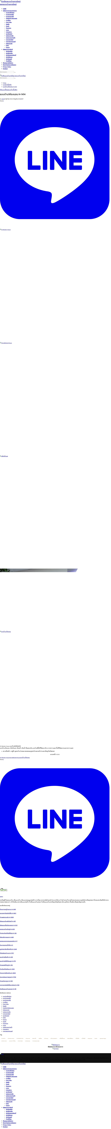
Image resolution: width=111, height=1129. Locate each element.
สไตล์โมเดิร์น (9, 53)
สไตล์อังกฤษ (9, 57)
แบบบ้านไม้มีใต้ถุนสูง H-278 (8, 961)
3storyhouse (90, 1038)
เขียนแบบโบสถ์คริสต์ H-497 (8, 921)
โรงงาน (8, 47)
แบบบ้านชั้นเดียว (10, 13)
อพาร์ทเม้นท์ (9, 34)
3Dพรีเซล (40, 1038)
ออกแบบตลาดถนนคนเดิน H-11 (8, 941)
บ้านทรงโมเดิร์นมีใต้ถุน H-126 (8, 933)
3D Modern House (4, 757)
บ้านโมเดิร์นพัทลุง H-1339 (7, 969)
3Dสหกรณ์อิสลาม (70, 1038)
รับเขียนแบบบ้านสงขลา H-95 (8, 989)
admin (3, 99)
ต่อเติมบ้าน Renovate (11, 18)
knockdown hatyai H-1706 (8, 977)
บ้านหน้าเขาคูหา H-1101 (6, 981)
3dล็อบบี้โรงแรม (62, 1038)
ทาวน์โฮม (8, 20)
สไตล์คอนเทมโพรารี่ (11, 55)
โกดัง (7, 45)
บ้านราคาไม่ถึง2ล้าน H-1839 (8, 973)
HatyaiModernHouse (14, 757)
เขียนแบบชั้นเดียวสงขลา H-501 (8, 925)
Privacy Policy (7, 67)
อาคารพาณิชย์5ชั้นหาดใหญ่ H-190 (9, 985)
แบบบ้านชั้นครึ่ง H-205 (6, 957)
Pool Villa (9, 22)
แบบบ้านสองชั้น (10, 14)
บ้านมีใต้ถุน (9, 61)
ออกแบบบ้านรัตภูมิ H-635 (7, 929)
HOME (4, 9)
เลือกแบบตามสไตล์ (8, 49)
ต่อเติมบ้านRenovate (8, 1008)
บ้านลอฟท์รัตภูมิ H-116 (6, 965)
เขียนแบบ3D (9, 43)
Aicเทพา (96, 1038)
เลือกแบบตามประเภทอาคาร (10, 11)
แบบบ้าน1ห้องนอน (25, 757)
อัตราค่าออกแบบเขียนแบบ (9, 65)
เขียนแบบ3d (6, 1010)
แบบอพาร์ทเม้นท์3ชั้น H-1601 (8, 913)
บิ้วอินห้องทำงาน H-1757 (7, 953)
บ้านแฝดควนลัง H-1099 (7, 917)
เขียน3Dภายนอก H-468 (7, 937)
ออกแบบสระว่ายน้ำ (10, 38)
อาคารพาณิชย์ (9, 40)
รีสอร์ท (7, 24)
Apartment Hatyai (103, 1038)
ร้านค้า (7, 26)
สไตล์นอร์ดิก (9, 51)
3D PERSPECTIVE (20, 1038)
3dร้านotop (46, 1038)
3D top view (28, 1038)
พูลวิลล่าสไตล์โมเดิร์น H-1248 (8, 949)
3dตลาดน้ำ (34, 1038)
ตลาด (7, 30)
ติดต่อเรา (5, 69)
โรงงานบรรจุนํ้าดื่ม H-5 (6, 945)
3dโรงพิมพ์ (83, 1038)
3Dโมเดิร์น (77, 1038)
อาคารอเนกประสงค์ (11, 42)
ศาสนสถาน (9, 32)
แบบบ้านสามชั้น (10, 16)
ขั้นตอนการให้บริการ (8, 63)
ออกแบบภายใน (10, 36)
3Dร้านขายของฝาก (54, 1038)
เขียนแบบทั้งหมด (4, 90)
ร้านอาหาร (8, 28)
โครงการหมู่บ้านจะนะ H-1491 (8, 909)
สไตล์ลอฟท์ (9, 59)
